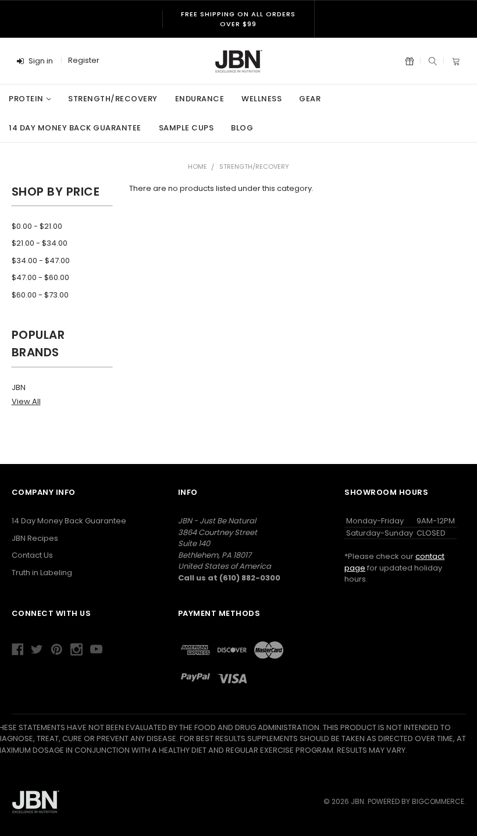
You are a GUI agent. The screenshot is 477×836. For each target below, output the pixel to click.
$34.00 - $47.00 (41, 260)
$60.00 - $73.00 (40, 294)
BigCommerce (438, 801)
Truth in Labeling (42, 572)
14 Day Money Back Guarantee (75, 127)
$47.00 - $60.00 (40, 277)
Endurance (200, 98)
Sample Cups (186, 127)
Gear (310, 98)
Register (83, 60)
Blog (242, 127)
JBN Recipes (35, 538)
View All (26, 401)
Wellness (261, 98)
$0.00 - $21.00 (37, 226)
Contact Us (32, 555)
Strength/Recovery (113, 98)
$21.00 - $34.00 (39, 243)
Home (197, 166)
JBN (19, 387)
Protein (26, 98)
